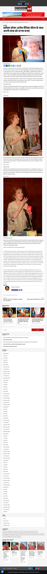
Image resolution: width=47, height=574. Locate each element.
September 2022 (6, 458)
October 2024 (6, 402)
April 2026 (5, 362)
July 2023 (5, 435)
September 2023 (6, 431)
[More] (20, 66)
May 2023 (5, 440)
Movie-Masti (41, 534)
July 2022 (5, 462)
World (19, 536)
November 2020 (6, 507)
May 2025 (5, 386)
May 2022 (5, 467)
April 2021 (5, 495)
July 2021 (5, 489)
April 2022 (5, 469)
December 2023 (6, 424)
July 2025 (5, 382)
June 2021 (5, 491)
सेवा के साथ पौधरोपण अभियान (7, 339)
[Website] (21, 290)
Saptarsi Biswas (6, 33)
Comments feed (6, 523)
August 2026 (6, 353)
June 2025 (5, 384)
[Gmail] (16, 66)
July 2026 (5, 355)
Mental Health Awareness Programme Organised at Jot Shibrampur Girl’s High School (20, 341)
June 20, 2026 (40, 323)
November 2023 (6, 426)
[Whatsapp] (11, 66)
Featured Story (10, 314)
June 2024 (5, 411)
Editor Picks (5, 314)
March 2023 (5, 444)
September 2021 (6, 484)
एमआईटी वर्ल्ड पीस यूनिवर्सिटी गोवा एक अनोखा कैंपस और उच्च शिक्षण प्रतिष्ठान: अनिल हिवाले (37, 320)
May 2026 (5, 360)
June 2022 (5, 464)
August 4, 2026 (32, 557)
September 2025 (6, 377)
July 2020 (5, 511)
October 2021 (6, 482)
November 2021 (6, 480)
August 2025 (6, 380)
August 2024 (6, 406)
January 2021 (6, 502)
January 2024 (6, 422)
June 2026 (5, 357)
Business (5, 25)
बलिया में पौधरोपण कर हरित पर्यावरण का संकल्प (10, 346)
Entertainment (6, 534)
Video (15, 536)
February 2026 (6, 366)
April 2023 (5, 442)
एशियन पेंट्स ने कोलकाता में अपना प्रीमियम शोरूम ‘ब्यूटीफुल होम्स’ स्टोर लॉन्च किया (12, 299)
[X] (7, 66)
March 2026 (5, 364)
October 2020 (6, 509)
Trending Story (6, 316)
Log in (4, 518)
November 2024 (6, 400)
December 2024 (6, 398)
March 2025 (5, 391)
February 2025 (6, 393)
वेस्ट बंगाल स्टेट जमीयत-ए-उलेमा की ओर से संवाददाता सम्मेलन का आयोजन (14, 344)
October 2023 (6, 429)
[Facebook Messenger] (13, 66)
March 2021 (5, 498)
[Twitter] (18, 66)
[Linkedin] (9, 66)
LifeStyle (29, 534)
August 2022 (6, 460)
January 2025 (6, 395)
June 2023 (5, 438)
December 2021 (6, 478)
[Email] (19, 290)
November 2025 (6, 373)
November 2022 (6, 453)
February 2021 (6, 500)
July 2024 (5, 409)
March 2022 (5, 471)
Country (4, 568)
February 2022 (6, 473)
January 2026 (6, 369)
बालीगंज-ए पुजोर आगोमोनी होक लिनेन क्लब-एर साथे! (35, 298)
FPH (20, 534)
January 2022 (6, 475)
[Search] (43, 19)
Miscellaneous (35, 534)
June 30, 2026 (26, 324)
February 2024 (6, 420)
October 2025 (6, 375)
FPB (18, 534)
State (4, 536)
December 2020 (6, 504)
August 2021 (6, 487)
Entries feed (5, 520)
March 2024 (5, 418)
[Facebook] (4, 66)
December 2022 (6, 451)
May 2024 (5, 413)
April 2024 (5, 415)
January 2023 (6, 449)
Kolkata (24, 534)
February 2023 (6, 446)
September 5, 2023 (13, 33)
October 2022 (6, 455)
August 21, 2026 (23, 562)
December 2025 (6, 371)
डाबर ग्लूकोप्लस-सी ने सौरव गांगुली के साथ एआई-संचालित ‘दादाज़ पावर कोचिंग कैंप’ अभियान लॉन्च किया (23, 321)
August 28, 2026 (12, 323)
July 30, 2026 (40, 556)
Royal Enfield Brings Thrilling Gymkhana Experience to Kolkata (8, 320)
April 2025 (5, 389)
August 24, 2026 (15, 555)
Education (22, 545)
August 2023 (6, 433)
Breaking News (6, 313)
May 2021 (5, 493)
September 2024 (6, 404)
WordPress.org (6, 525)
